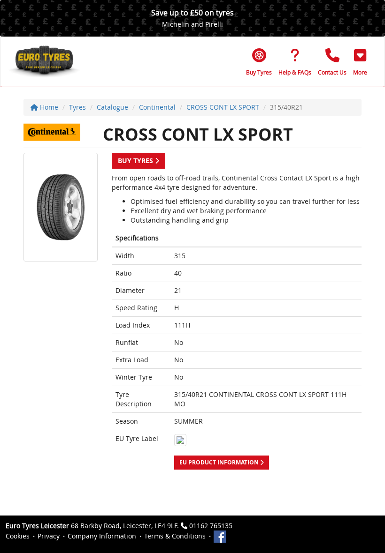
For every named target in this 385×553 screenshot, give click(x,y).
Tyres (77, 107)
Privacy (49, 535)
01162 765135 (210, 525)
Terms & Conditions (175, 535)
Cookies (18, 535)
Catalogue (112, 107)
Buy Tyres (136, 160)
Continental (157, 107)
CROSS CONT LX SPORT (222, 107)
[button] (360, 62)
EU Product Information (219, 462)
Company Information (102, 535)
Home (48, 107)
